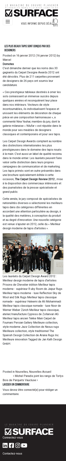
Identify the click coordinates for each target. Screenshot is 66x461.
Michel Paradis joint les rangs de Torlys (38, 376)
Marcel (7, 59)
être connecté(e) (28, 389)
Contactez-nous (12, 453)
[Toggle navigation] (8, 21)
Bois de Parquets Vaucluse (20, 380)
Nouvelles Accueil (40, 371)
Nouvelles (21, 371)
